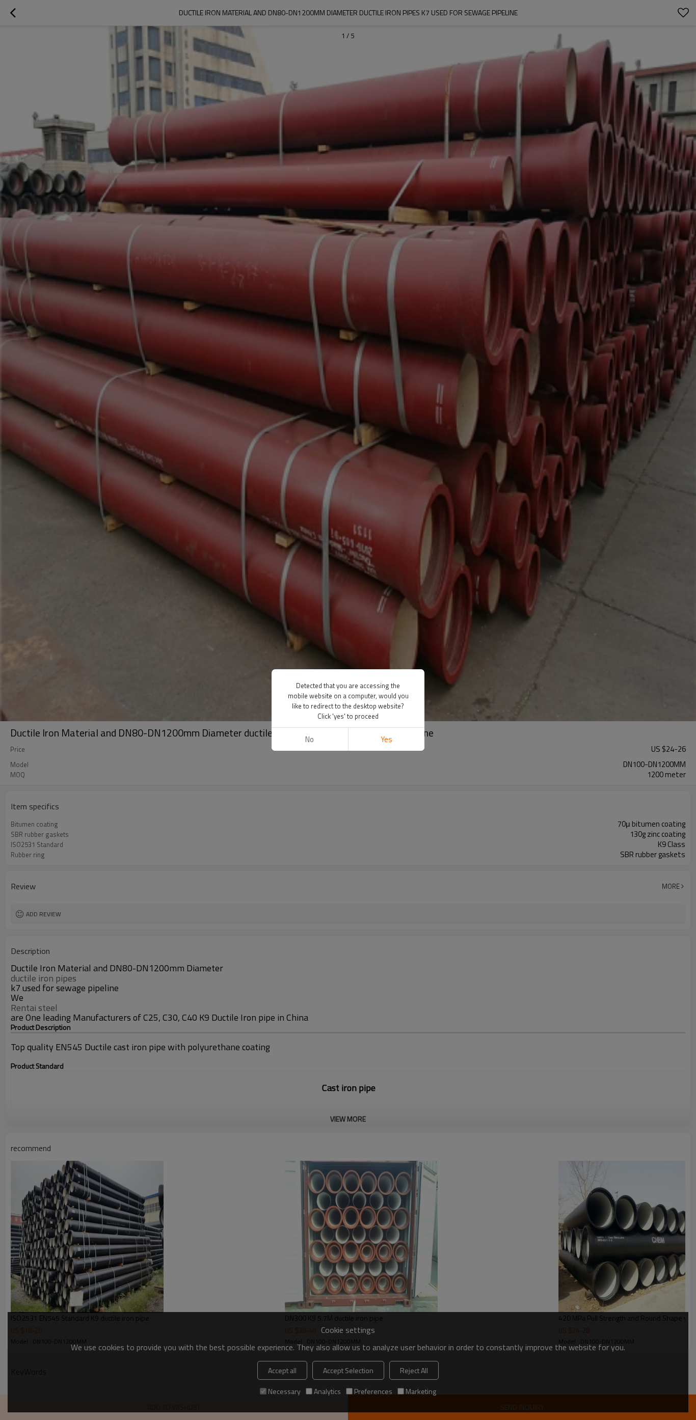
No (309, 739)
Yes (386, 739)
